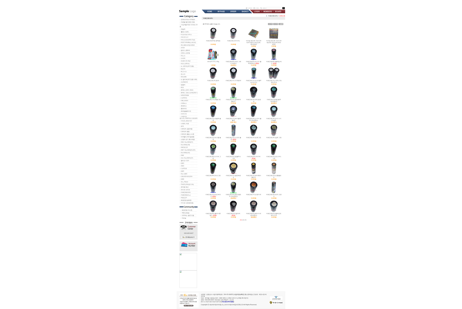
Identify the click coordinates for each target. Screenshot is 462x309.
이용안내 (211, 302)
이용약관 (218, 302)
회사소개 (204, 302)
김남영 (231, 300)
